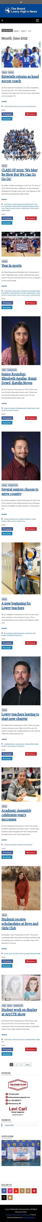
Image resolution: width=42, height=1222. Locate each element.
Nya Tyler (15, 953)
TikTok (4, 1197)
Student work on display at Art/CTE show (19, 1012)
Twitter (20, 114)
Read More (4, 101)
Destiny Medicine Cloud (11, 519)
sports (19, 295)
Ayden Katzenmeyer (19, 204)
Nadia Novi (21, 746)
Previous (4, 1152)
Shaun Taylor (18, 635)
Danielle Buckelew (30, 1039)
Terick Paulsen (25, 208)
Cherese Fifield (29, 744)
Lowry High (9, 1125)
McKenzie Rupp (31, 293)
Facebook (8, 114)
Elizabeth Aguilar (35, 291)
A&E (4, 370)
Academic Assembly (10, 844)
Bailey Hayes (29, 204)
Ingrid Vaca (20, 844)
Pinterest (31, 114)
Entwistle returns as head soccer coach (20, 78)
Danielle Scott (25, 291)
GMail (10, 1197)
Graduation (8, 206)
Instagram (10, 1190)
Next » (28, 1064)
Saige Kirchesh (11, 295)
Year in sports (12, 265)
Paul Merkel (10, 635)
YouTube (16, 1190)
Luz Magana (28, 633)
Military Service (11, 521)
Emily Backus (5, 293)
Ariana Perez (8, 1039)
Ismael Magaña (14, 293)
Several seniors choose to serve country (20, 491)
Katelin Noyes (31, 408)
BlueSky (28, 1190)
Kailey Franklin (17, 206)
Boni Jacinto (16, 291)
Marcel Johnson (12, 746)
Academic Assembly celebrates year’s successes (16, 815)
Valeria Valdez (6, 210)
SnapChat (22, 1190)
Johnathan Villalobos (25, 519)
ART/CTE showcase (18, 1039)
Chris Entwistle (8, 106)
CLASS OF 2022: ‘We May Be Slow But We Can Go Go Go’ (20, 174)
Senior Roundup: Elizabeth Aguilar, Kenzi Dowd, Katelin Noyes (19, 378)
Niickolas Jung (21, 521)
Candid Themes (29, 1217)
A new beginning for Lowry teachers (16, 605)
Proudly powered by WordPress (18, 1215)
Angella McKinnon (9, 744)
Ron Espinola (32, 106)
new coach (24, 106)
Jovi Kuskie (23, 293)
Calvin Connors (19, 744)
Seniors (18, 208)
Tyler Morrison (34, 208)
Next (38, 1152)
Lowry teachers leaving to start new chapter (20, 716)
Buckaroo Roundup (9, 408)
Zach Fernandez (35, 295)
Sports (10, 72)
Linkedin (7, 119)
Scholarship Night (35, 953)
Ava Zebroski (8, 204)
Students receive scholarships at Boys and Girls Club (20, 923)
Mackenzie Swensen (28, 206)
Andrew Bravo (8, 291)
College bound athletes (21, 1154)
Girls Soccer (16, 106)
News (4, 72)
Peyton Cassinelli (10, 208)
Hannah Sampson (19, 633)
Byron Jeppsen (8, 633)
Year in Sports (25, 295)
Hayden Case (8, 953)
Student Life (11, 370)
